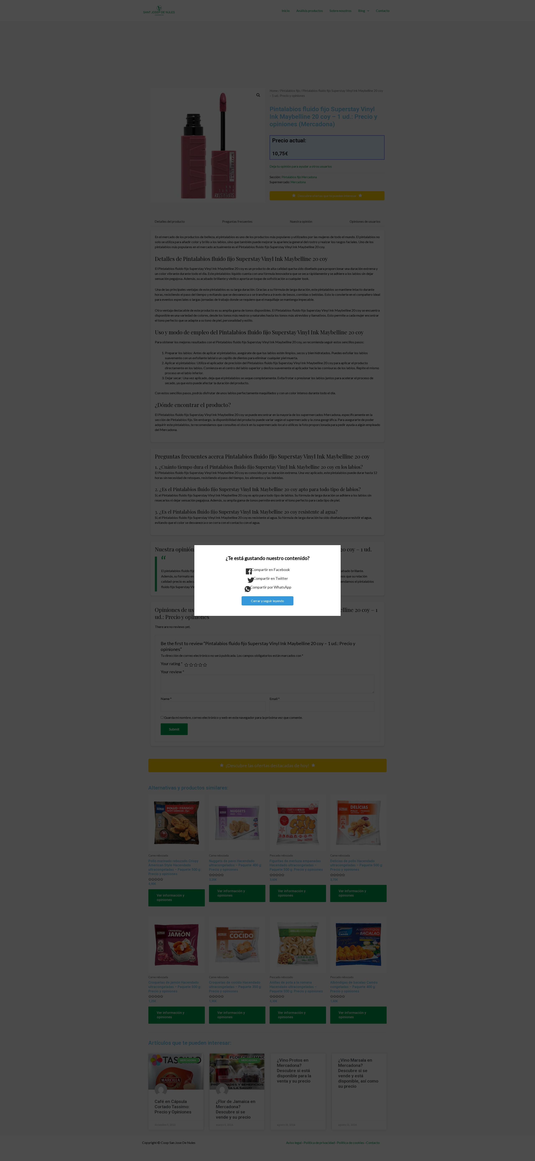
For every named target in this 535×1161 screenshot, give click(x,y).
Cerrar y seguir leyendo (267, 601)
